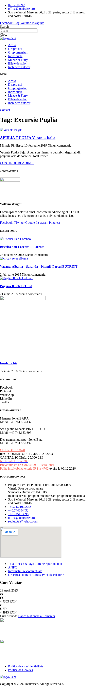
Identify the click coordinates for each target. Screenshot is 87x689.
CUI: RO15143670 (12, 450)
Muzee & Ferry (18, 59)
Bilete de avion (17, 63)
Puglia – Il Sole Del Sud (16, 286)
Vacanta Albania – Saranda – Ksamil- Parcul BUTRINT (38, 266)
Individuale (15, 56)
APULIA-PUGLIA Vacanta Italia (27, 138)
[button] (43, 74)
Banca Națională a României (36, 616)
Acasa (12, 45)
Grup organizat (17, 52)
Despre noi (15, 48)
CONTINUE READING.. (17, 163)
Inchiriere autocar (19, 67)
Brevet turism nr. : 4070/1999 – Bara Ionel (27, 465)
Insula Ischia (8, 363)
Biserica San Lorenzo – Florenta (22, 247)
